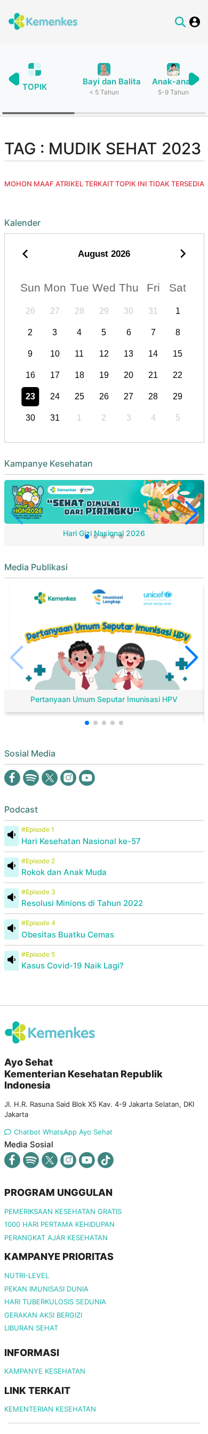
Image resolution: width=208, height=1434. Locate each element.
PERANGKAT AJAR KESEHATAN (56, 1237)
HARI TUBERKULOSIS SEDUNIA (55, 1301)
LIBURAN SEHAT (31, 1327)
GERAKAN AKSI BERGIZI (43, 1315)
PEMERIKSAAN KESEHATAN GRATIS (63, 1211)
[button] (193, 79)
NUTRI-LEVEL (26, 1275)
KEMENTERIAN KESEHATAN (50, 1409)
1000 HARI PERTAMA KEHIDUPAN (59, 1224)
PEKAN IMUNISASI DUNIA (46, 1289)
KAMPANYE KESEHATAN (44, 1371)
